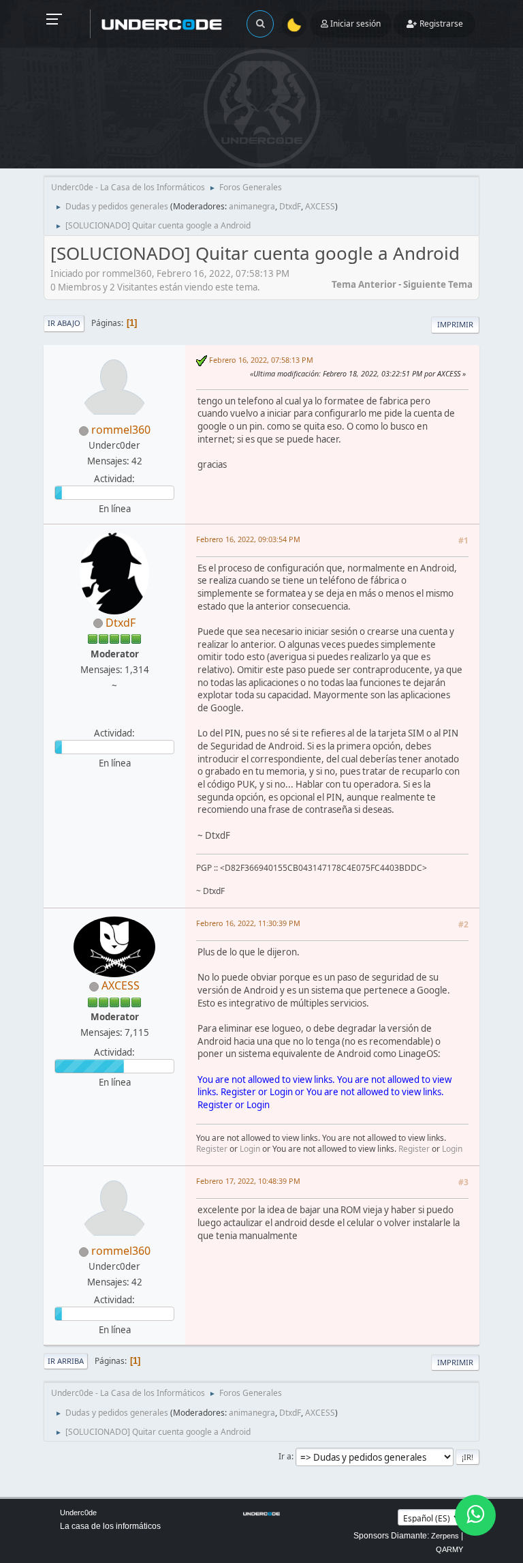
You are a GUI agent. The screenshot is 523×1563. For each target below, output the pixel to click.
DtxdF (290, 206)
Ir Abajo (64, 323)
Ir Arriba (66, 1361)
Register (238, 1092)
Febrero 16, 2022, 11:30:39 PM (248, 923)
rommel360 (120, 429)
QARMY (449, 1549)
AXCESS (320, 206)
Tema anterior (364, 284)
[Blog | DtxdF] (113, 717)
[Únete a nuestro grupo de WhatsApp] (475, 1515)
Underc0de (78, 1512)
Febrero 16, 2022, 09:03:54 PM (248, 539)
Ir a (285, 1456)
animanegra (252, 206)
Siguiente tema (438, 284)
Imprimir (455, 324)
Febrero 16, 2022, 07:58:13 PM (261, 360)
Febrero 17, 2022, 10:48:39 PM (248, 1181)
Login (281, 1092)
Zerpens (445, 1536)
